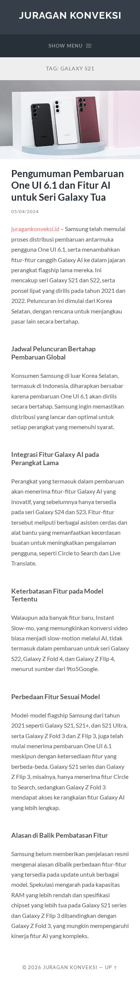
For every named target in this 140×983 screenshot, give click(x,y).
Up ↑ (111, 967)
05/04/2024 (25, 211)
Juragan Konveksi (70, 15)
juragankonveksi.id (35, 228)
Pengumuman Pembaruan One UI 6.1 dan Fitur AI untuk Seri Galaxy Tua (67, 185)
